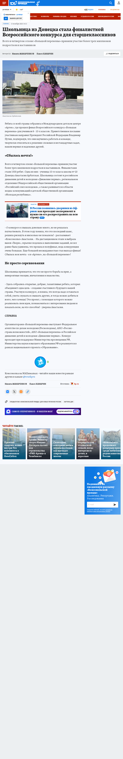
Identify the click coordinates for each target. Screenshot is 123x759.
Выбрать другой (16, 18)
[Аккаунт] (119, 3)
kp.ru (76, 383)
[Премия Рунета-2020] (37, 3)
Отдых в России (87, 16)
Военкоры (45, 16)
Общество (34, 204)
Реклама (101, 10)
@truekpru (29, 376)
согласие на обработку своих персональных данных (99, 510)
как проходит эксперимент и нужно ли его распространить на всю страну (54, 213)
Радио (90, 10)
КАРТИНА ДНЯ (68, 402)
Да (6, 18)
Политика (6, 23)
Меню (4, 3)
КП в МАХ (73, 16)
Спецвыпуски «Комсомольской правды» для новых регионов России (35, 402)
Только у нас (32, 16)
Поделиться (113, 54)
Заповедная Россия (106, 16)
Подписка (114, 10)
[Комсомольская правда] (22, 3)
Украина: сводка (59, 16)
